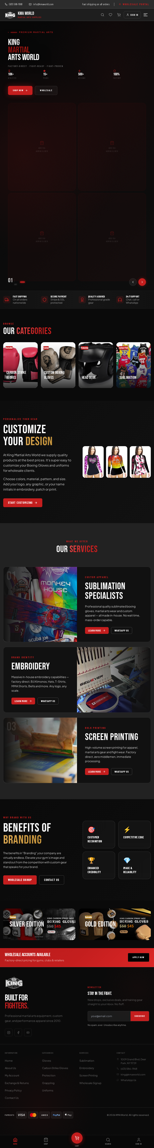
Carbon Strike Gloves (55, 1068)
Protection (48, 1075)
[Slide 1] (22, 282)
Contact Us (51, 880)
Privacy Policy (13, 1090)
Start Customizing (20, 502)
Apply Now (139, 957)
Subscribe (140, 1016)
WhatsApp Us (121, 630)
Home (9, 1060)
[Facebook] (18, 1032)
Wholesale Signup (20, 880)
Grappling (48, 1083)
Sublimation (86, 1060)
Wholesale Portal (136, 4)
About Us (10, 1068)
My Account (12, 1075)
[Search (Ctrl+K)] (102, 14)
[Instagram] (8, 1032)
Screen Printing (88, 1075)
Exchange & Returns (17, 1083)
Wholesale (46, 90)
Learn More (94, 630)
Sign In (134, 14)
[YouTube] (28, 1032)
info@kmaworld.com (43, 4)
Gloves (46, 1060)
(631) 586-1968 (15, 4)
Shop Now (18, 90)
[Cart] (119, 14)
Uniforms (47, 1090)
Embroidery (86, 1068)
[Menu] (145, 14)
